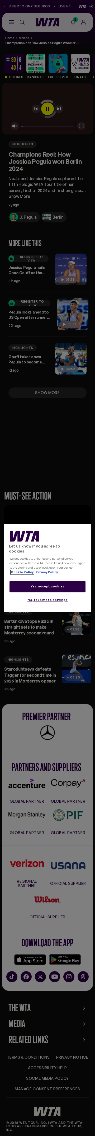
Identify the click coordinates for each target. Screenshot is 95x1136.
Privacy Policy (46, 572)
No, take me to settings (47, 600)
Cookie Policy (22, 572)
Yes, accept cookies (48, 586)
